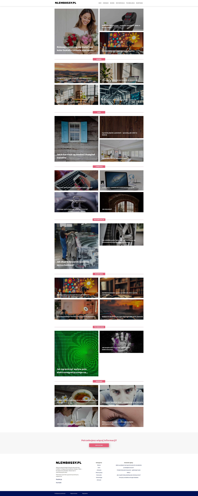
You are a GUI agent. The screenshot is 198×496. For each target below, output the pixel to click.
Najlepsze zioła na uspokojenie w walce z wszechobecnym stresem (77, 401)
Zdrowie (106, 3)
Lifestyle (99, 166)
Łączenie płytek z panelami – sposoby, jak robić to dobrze (119, 134)
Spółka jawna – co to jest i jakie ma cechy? (72, 102)
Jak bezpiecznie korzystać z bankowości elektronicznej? (116, 349)
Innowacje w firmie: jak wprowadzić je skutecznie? (120, 80)
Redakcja (59, 479)
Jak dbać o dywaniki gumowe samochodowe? (73, 263)
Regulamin (85, 493)
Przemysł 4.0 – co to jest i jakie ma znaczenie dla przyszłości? (119, 101)
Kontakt (58, 483)
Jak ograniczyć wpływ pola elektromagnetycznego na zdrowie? (72, 371)
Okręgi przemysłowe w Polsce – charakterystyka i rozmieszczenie (74, 79)
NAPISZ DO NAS (99, 445)
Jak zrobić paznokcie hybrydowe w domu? (71, 424)
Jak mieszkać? (107, 209)
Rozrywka (139, 3)
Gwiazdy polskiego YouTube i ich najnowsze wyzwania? (76, 317)
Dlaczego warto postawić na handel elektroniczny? (75, 187)
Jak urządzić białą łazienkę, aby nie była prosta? (129, 475)
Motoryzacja (120, 3)
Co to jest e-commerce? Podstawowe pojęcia (118, 187)
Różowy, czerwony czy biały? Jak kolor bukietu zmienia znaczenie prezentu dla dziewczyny (75, 49)
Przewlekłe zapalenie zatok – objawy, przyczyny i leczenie (122, 402)
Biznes (112, 3)
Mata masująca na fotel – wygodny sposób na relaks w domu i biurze (121, 27)
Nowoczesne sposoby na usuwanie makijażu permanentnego (117, 423)
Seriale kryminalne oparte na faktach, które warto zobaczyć (119, 294)
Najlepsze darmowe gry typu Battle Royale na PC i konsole (122, 317)
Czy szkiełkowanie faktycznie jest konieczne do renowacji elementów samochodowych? (119, 241)
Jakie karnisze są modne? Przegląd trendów (76, 156)
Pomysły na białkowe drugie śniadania (128, 477)
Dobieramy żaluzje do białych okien (114, 158)
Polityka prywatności (60, 493)
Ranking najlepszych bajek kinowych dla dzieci (118, 51)
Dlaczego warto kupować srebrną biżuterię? (72, 209)
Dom (100, 3)
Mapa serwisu (73, 493)
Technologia (130, 3)
